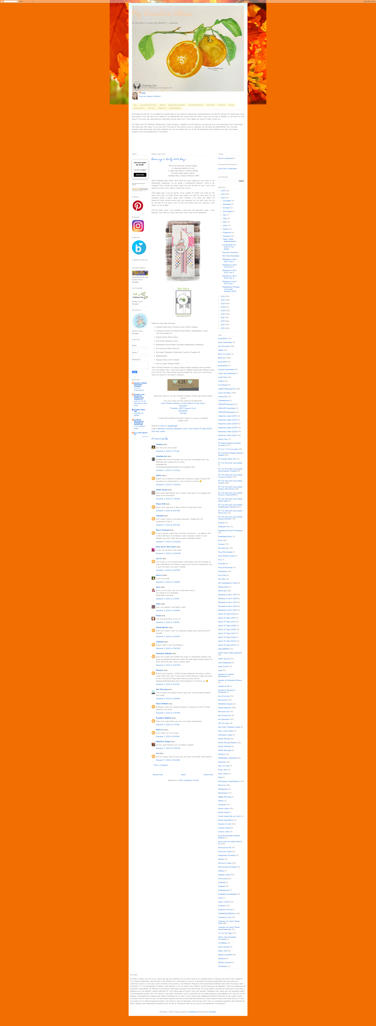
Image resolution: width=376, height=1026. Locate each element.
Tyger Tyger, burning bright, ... (230, 240)
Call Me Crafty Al (141, 433)
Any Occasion (224, 346)
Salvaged (222, 804)
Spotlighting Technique (227, 867)
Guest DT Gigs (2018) (227, 625)
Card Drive (223, 377)
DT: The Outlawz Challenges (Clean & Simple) (230, 476)
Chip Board (222, 385)
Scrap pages (223, 812)
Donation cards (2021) (227, 435)
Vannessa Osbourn (164, 653)
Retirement (223, 793)
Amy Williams (162, 689)
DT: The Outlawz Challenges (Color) (230, 482)
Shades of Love (224, 824)
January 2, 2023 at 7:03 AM (168, 470)
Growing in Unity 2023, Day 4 (229, 266)
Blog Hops (222, 361)
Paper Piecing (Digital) (227, 742)
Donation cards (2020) (228, 431)
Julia (158, 587)
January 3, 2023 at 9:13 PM (167, 736)
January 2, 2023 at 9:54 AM (168, 525)
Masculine (222, 700)
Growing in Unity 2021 (227, 602)
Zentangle (222, 966)
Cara (143, 93)
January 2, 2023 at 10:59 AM (168, 553)
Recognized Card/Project (229, 781)
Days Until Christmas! (227, 168)
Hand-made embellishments (230, 653)
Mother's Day (224, 711)
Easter (221, 523)
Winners (221, 958)
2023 (223, 197)
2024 (223, 194)
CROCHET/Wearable (226, 412)
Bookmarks (223, 365)
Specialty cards (225, 863)
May (225, 222)
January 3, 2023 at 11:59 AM (168, 698)
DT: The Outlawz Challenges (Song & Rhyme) (230, 518)
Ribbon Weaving (224, 797)
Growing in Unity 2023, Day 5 (229, 260)
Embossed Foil (224, 526)
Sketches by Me (224, 847)
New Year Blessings (230, 256)
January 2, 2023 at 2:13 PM (167, 598)
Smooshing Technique (227, 855)
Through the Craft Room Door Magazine (229, 928)
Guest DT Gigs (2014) (227, 618)
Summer (221, 886)
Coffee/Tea (222, 396)
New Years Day (224, 715)
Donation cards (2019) (227, 427)
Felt (220, 560)
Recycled (222, 785)
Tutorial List (162, 108)
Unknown (160, 515)
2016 (223, 317)
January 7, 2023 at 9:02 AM (168, 760)
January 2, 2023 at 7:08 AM (168, 484)
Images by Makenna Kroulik (230, 680)
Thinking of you (224, 917)
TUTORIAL (222, 943)
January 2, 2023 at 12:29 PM (168, 582)
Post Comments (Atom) (188, 780)
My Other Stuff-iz (139, 108)
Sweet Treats (224, 902)
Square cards (224, 874)
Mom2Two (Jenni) (163, 741)
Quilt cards (223, 773)
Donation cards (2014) (227, 416)
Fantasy (169, 428)
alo (157, 753)
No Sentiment (224, 719)
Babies (221, 350)
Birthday (161, 428)
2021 (223, 300)
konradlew (193, 1012)
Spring (221, 871)
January (227, 236)
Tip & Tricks (151, 108)
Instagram (183, 410)
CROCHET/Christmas (226, 408)
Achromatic (223, 338)
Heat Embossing (224, 662)
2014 (223, 324)
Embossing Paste (225, 536)
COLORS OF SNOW (138, 414)
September (228, 211)
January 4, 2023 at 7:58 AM (168, 748)
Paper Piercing (224, 746)
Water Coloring (225, 954)
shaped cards (224, 831)
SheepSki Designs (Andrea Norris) (229, 836)
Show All (145, 436)
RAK (220, 777)
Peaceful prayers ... (230, 252)
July (225, 215)
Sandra (159, 444)
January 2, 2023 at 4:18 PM (167, 622)
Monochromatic (224, 707)
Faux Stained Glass (226, 556)
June (225, 218)
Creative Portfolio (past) (196, 105)
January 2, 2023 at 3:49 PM (168, 610)
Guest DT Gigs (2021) (227, 633)
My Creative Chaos (162, 14)
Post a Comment (161, 765)
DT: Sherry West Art (227, 459)
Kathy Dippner (162, 703)
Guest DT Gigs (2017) (227, 621)
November (227, 204)
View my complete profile (150, 96)
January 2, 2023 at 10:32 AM (168, 541)
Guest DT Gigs (210, 105)
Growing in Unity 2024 (227, 610)
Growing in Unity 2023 (183, 428)
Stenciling (222, 878)
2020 (223, 303)
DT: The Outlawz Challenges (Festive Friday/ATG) (230, 494)
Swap (220, 898)
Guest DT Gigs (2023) (203, 428)
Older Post (208, 774)
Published (231, 105)
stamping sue (161, 456)
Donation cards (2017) (227, 420)
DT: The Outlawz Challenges (230, 463)
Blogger (212, 1012)
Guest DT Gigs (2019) (227, 629)
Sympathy (222, 905)
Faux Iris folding (225, 552)
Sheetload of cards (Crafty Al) (230, 842)
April (225, 225)
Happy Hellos (223, 658)
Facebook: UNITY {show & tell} (183, 408)
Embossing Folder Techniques (230, 530)
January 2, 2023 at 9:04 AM (168, 510)
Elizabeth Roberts (163, 718)
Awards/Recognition (175, 108)
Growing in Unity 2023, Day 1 (229, 282)
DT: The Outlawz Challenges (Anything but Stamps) (230, 470)
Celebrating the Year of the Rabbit (229, 247)
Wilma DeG (160, 504)
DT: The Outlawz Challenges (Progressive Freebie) (230, 506)
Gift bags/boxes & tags (227, 583)
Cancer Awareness (226, 369)
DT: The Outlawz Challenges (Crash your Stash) (230, 488)
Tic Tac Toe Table (225, 933)
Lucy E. (159, 558)
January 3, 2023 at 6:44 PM (168, 713)
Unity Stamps (223, 947)
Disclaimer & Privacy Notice (148, 105)
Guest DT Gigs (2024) (227, 645)
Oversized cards (225, 735)
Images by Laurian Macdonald (226, 675)
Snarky (221, 859)
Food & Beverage (225, 567)
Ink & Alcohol (224, 696)
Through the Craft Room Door (229, 922)
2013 (223, 328)
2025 (223, 190)
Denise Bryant (162, 627)
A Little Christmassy (139, 389)
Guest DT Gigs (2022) (227, 637)
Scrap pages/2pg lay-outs (229, 816)
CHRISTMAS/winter (226, 389)
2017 (223, 314)
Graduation (223, 587)
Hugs (220, 670)
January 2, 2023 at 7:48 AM (168, 499)
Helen (158, 615)
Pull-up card (224, 766)
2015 (223, 321)
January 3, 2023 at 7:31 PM (167, 724)
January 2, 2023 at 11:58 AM (168, 570)
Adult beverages (225, 342)
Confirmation (223, 400)
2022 (223, 296)
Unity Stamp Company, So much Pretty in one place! (183, 403)
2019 (223, 307)
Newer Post (158, 774)
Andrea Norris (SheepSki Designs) (140, 384)
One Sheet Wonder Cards (229, 727)
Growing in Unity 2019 (227, 598)
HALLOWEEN (223, 649)
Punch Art (222, 769)
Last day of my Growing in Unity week (140, 403)
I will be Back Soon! (139, 427)
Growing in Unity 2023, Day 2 (229, 277)
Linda (158, 604)
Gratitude (222, 590)
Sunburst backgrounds (227, 894)
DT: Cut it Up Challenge (228, 449)
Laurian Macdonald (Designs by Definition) (139, 421)
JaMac (159, 475)
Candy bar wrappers (227, 373)
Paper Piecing (224, 738)
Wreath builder (224, 962)
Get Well (222, 579)
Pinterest (183, 406)
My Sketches (221, 105)
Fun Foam (222, 575)
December (227, 200)
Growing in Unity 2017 (227, 594)
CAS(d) (221, 381)
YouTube (183, 413)
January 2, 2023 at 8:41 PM (167, 684)
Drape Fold (223, 439)
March (226, 229)
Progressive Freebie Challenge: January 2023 (231, 289)
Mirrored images (225, 704)
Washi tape (222, 951)
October (226, 208)
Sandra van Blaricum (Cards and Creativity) (139, 396)
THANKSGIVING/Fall (227, 913)
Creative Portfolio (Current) (177, 105)
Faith (220, 540)
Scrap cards (223, 808)
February (227, 232)
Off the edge (223, 723)
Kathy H (159, 575)
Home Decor (223, 666)
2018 (223, 310)
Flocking (221, 563)
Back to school (224, 354)
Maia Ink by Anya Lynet (166, 546)
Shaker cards (224, 828)
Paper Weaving (224, 750)
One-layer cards (225, 731)
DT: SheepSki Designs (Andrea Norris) (230, 454)
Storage (221, 882)
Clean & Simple (224, 393)
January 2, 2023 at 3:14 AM (167, 451)
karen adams (161, 489)
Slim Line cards (158, 431)
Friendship (222, 571)
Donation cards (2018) (227, 423)
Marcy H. (160, 729)
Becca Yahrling (162, 530)
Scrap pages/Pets (225, 820)
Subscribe (140, 175)
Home (135, 105)
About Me (162, 105)
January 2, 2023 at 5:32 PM (168, 636)
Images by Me (224, 686)
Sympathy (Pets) (225, 909)
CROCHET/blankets (226, 404)
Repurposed (223, 789)
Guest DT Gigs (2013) (227, 614)
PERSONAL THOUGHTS (228, 758)
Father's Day (223, 548)
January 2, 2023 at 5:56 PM (168, 648)
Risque (221, 801)
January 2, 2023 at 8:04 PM (168, 665)
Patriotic (222, 754)
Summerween (223, 890)
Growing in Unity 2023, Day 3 (229, 271)
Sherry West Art (139, 410)
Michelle (159, 670)
